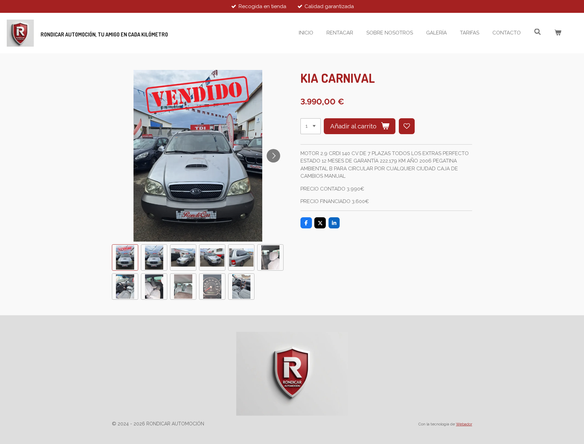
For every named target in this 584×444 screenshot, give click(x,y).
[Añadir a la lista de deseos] (407, 126)
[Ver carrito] (557, 33)
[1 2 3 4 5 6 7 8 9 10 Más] (310, 126)
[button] (125, 257)
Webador (464, 424)
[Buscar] (537, 32)
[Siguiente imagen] (273, 156)
